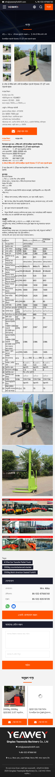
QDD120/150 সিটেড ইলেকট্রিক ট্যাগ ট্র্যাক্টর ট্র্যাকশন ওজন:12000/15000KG (17, 711)
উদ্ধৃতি (49, 7)
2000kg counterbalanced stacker (17, 567)
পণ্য (9, 34)
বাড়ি (3, 34)
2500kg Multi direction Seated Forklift (20, 572)
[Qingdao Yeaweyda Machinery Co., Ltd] (13, 7)
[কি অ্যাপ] (7, 606)
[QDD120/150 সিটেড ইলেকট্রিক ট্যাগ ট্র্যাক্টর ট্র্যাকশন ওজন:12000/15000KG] (18, 696)
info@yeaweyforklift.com (15, 2)
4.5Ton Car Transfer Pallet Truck (17, 562)
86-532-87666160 (45, 2)
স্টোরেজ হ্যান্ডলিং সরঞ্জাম (20, 34)
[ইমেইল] (13, 606)
